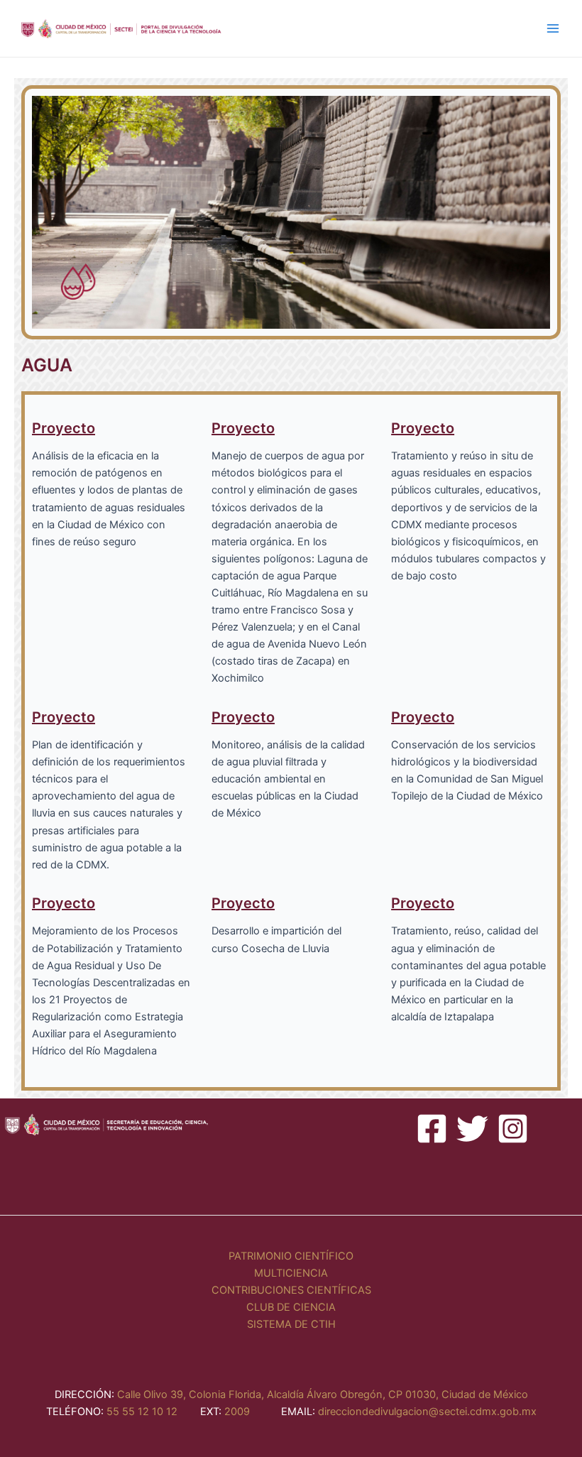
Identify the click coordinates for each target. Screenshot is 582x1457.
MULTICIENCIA (291, 1273)
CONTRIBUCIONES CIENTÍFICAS (291, 1290)
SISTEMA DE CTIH (291, 1324)
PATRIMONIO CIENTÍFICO (291, 1256)
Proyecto (63, 428)
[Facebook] (432, 1129)
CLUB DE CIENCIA (291, 1307)
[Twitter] (472, 1129)
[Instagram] (513, 1129)
